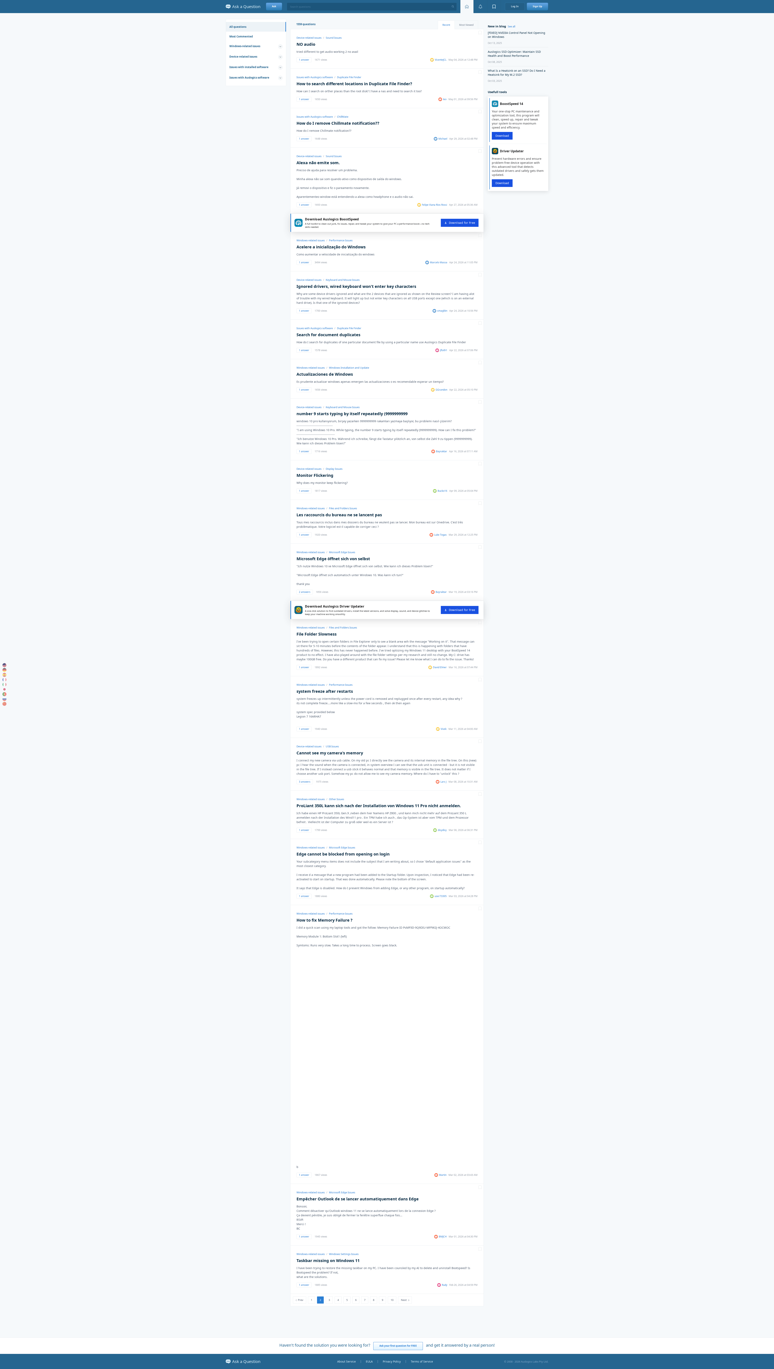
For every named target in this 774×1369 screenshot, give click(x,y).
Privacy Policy (392, 1361)
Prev (300, 1300)
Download (502, 136)
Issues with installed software (248, 67)
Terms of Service (422, 1361)
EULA (369, 1361)
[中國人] (4, 704)
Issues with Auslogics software (249, 77)
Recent (446, 25)
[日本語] (4, 689)
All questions (237, 27)
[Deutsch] (4, 670)
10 (392, 1300)
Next (404, 1300)
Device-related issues (243, 56)
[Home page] (466, 6)
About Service (346, 1361)
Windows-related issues (244, 46)
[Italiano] (4, 684)
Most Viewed (466, 25)
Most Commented (241, 36)
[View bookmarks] (494, 6)
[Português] (4, 694)
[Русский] (4, 699)
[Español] (4, 675)
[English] (4, 665)
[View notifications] (480, 6)
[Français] (4, 680)
